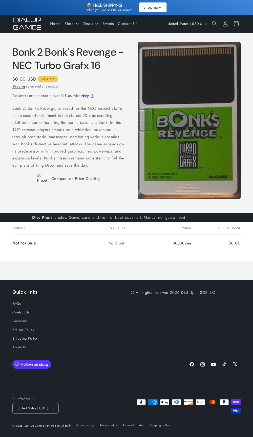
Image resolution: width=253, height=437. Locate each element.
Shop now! (153, 7)
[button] (214, 23)
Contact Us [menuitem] (127, 23)
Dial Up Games (34, 426)
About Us (19, 347)
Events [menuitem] (108, 23)
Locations (19, 320)
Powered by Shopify (58, 426)
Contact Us (21, 312)
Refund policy (85, 425)
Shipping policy (159, 425)
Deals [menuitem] (88, 23)
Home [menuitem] (55, 23)
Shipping (18, 86)
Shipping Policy (25, 338)
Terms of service (133, 425)
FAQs (16, 303)
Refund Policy (23, 329)
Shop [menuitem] (69, 23)
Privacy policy (109, 425)
